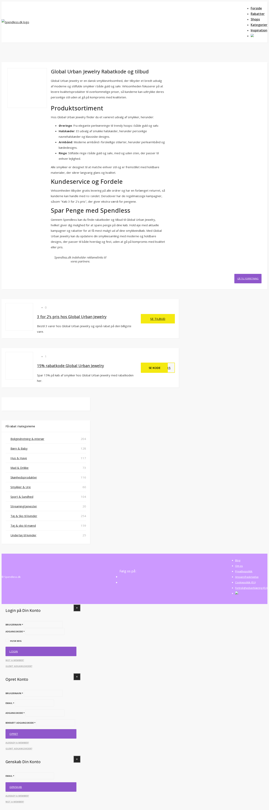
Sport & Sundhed (21, 497)
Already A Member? (17, 742)
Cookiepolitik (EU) (245, 582)
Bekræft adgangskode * (20, 722)
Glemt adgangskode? (19, 666)
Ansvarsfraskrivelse (247, 577)
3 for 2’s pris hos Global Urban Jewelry (72, 316)
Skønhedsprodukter (23, 477)
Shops (255, 19)
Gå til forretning (248, 278)
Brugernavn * (14, 624)
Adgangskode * (15, 631)
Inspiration (259, 30)
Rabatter (258, 14)
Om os (239, 566)
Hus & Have (18, 458)
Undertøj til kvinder (23, 535)
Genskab (15, 787)
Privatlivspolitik (243, 571)
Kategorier (259, 25)
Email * (10, 703)
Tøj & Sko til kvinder (23, 516)
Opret (13, 734)
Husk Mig (16, 640)
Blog (237, 560)
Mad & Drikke (19, 468)
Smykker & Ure (20, 487)
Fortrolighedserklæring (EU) (251, 588)
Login (13, 651)
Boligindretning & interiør (27, 439)
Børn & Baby (19, 448)
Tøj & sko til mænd (23, 525)
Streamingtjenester (23, 506)
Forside (256, 8)
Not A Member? (15, 660)
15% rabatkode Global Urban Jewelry (70, 365)
